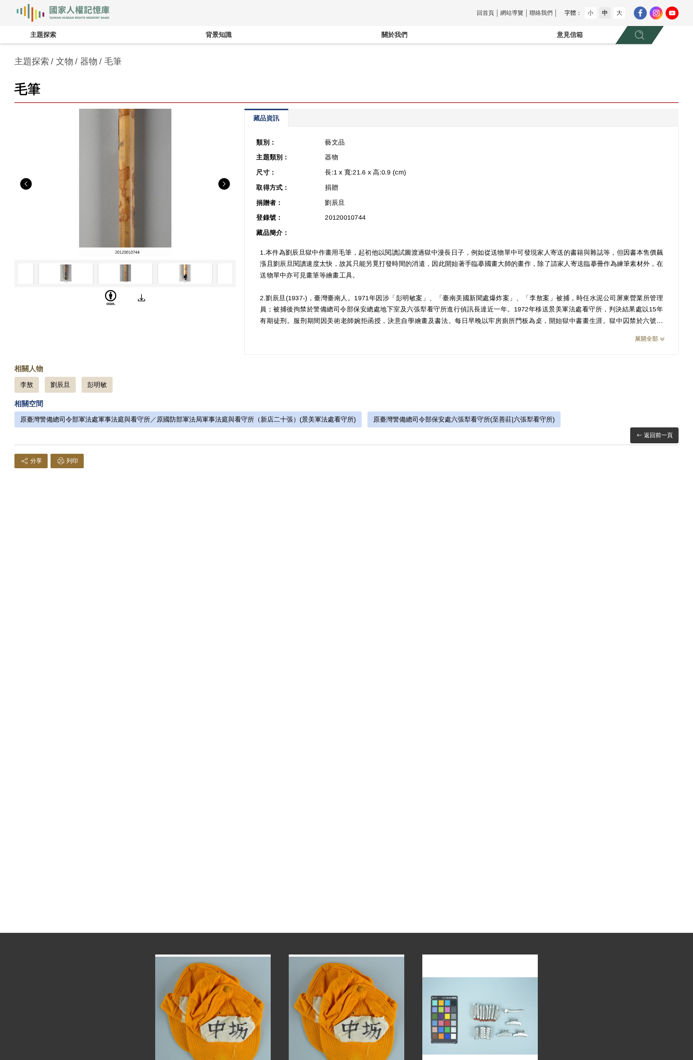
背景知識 (219, 34)
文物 (64, 61)
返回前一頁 (658, 435)
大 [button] (619, 13)
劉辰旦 (60, 384)
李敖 (26, 384)
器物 (88, 61)
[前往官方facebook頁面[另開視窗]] (640, 13)
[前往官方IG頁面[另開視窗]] (656, 13)
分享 (36, 461)
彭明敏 (97, 384)
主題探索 (43, 34)
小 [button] (590, 13)
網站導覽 (511, 13)
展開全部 (646, 339)
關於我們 (394, 34)
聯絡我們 (541, 13)
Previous (26, 184)
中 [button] (605, 13)
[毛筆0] (125, 183)
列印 (72, 461)
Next (224, 184)
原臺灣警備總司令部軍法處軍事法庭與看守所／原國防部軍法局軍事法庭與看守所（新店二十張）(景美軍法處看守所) (188, 419)
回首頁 (485, 13)
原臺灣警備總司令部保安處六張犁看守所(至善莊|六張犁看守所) (464, 419)
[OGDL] (110, 297)
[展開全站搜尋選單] (639, 35)
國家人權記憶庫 (67, 13)
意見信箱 (570, 34)
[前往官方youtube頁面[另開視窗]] (672, 13)
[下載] (141, 297)
